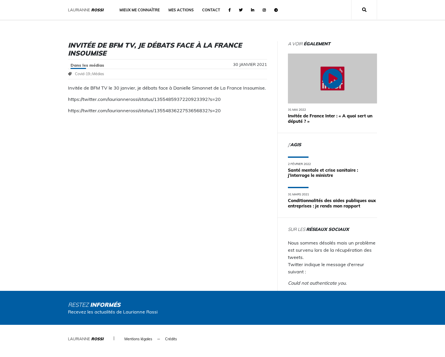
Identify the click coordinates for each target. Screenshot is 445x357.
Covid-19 (82, 74)
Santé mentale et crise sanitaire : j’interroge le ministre (323, 172)
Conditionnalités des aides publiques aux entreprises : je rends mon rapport (332, 203)
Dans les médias (87, 65)
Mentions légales (138, 339)
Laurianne (86, 9)
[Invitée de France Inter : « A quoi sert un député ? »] (332, 78)
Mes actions (181, 10)
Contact (211, 10)
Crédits (171, 339)
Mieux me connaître (139, 10)
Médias (98, 74)
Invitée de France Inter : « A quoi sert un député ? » (330, 118)
